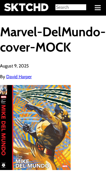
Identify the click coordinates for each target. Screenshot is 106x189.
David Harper (19, 76)
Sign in (8, 7)
